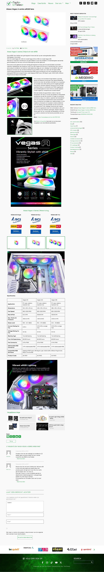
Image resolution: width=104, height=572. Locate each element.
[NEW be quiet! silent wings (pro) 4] (42, 426)
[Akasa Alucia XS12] (13, 426)
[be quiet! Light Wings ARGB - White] (42, 418)
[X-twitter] (96, 3)
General (72, 136)
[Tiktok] (88, 3)
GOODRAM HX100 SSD (87, 114)
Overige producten (75, 141)
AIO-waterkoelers (75, 122)
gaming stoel (73, 132)
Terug (11, 441)
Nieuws (50, 3)
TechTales (16, 48)
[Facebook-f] (80, 3)
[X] (19, 436)
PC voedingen (74, 145)
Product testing (74, 147)
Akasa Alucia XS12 (25, 426)
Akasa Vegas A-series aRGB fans (87, 108)
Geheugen (73, 134)
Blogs (33, 3)
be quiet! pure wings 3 (26, 417)
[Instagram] (84, 3)
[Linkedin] (16, 436)
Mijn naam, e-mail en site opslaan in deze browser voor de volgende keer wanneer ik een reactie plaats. (24, 533)
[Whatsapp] (13, 436)
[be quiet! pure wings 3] (13, 418)
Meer (67, 3)
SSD (71, 153)
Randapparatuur (74, 149)
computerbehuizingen (76, 128)
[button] (59, 3)
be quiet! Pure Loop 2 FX (83, 112)
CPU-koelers (73, 130)
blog (71, 124)
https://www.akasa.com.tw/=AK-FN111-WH (48, 117)
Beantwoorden (21, 458)
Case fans (24, 48)
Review (72, 151)
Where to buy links (41, 121)
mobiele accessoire (75, 139)
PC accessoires (74, 143)
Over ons (58, 3)
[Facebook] (7, 436)
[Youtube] (92, 3)
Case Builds (42, 3)
